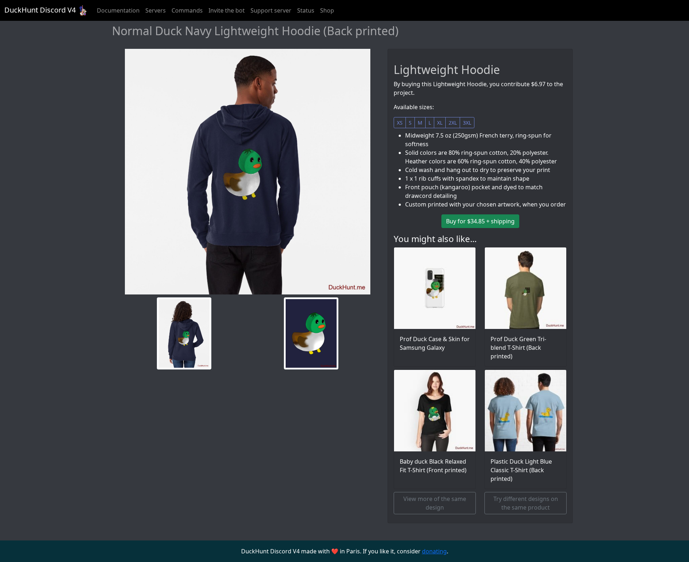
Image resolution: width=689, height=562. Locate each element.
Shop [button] (327, 10)
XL (439, 122)
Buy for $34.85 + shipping (480, 221)
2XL (453, 122)
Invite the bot (226, 10)
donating (434, 551)
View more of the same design (434, 503)
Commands (187, 10)
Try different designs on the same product (525, 503)
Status (305, 10)
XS (400, 122)
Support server (270, 10)
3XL (467, 122)
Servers (155, 10)
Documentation (118, 10)
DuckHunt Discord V (40, 10)
